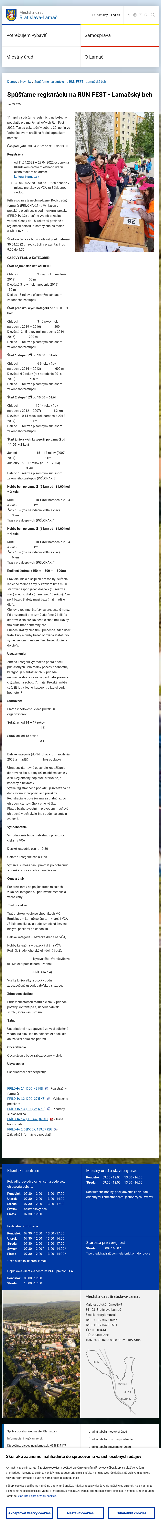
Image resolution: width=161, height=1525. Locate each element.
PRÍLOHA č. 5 (29, 1129)
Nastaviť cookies (80, 1513)
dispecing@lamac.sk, (35, 1445)
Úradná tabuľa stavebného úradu (110, 1447)
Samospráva (98, 35)
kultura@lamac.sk (26, 176)
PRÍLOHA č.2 (26, 1099)
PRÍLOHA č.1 (25, 1088)
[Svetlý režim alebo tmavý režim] (146, 15)
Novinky (25, 82)
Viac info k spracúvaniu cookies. (37, 1495)
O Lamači (95, 57)
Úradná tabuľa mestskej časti (108, 1431)
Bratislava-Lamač (38, 15)
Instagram (135, 15)
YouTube (140, 15)
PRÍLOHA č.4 (27, 1119)
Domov (12, 82)
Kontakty (102, 15)
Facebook (129, 15)
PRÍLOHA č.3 (26, 1109)
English (115, 15)
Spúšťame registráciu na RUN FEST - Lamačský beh (70, 82)
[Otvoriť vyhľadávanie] (153, 15)
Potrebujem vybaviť (26, 35)
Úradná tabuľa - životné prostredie (111, 1439)
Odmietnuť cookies (131, 1513)
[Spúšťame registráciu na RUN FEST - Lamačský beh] (114, 250)
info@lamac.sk (106, 1315)
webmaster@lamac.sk (42, 1431)
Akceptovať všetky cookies (29, 1513)
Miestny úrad (19, 57)
